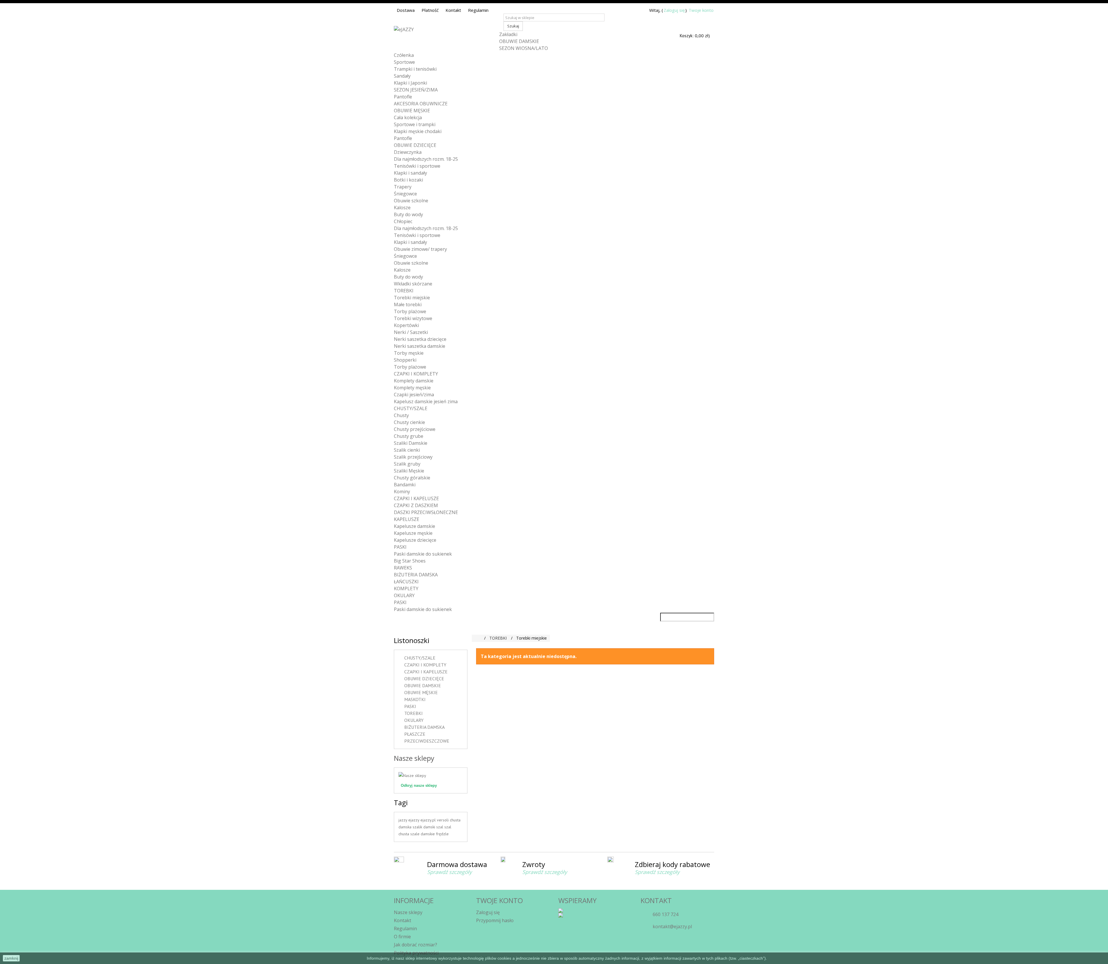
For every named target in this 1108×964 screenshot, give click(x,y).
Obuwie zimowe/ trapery (420, 249)
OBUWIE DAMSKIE (519, 41)
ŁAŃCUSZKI (406, 581)
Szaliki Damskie (410, 443)
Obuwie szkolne (411, 200)
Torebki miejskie (412, 297)
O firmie (402, 936)
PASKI (400, 547)
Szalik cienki (407, 450)
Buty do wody (408, 214)
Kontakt (453, 10)
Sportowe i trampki (414, 124)
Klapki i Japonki (410, 83)
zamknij (11, 958)
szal (440, 827)
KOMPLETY (406, 588)
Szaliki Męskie (409, 471)
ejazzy (414, 820)
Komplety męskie (412, 387)
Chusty (401, 415)
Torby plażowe (410, 311)
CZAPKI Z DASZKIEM (416, 505)
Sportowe (404, 62)
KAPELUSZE (406, 519)
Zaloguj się (674, 10)
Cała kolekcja (408, 117)
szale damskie (423, 833)
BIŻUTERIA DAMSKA (416, 574)
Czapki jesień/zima (414, 394)
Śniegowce (405, 193)
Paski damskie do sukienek (423, 554)
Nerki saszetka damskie (419, 346)
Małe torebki (408, 304)
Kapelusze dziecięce (415, 540)
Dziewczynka (408, 152)
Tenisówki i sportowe (417, 166)
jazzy (403, 820)
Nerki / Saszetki (411, 332)
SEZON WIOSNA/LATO (523, 48)
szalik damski (424, 827)
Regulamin (478, 10)
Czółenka (404, 55)
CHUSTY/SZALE (410, 408)
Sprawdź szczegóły (449, 871)
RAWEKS (403, 568)
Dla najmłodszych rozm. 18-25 (426, 159)
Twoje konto (701, 10)
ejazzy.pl (428, 820)
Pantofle (403, 97)
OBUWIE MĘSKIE (412, 110)
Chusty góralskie (412, 477)
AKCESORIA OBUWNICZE (421, 103)
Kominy (402, 491)
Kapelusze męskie (413, 533)
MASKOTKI (415, 699)
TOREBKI (403, 290)
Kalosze (402, 207)
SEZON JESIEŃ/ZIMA (416, 90)
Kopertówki (406, 325)
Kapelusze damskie (414, 526)
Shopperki (405, 360)
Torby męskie (409, 353)
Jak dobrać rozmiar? (415, 944)
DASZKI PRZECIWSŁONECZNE (426, 512)
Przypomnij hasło (495, 920)
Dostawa (406, 10)
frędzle (442, 833)
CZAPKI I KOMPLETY (416, 374)
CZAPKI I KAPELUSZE (416, 498)
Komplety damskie (413, 381)
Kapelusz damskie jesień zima (426, 401)
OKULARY (404, 595)
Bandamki (404, 484)
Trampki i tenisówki (415, 69)
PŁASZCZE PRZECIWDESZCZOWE (426, 737)
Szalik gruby (407, 464)
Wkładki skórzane (413, 284)
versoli (443, 820)
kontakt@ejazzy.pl (672, 926)
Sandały (402, 76)
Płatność (430, 10)
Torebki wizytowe (413, 318)
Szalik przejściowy (413, 457)
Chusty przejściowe (414, 429)
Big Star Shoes (410, 561)
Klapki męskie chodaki (417, 131)
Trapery (402, 187)
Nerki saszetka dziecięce (420, 339)
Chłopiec (403, 221)
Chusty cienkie (409, 422)
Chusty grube (408, 436)
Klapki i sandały (410, 173)
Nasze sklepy (414, 758)
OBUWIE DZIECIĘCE (415, 145)
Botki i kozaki (408, 180)
